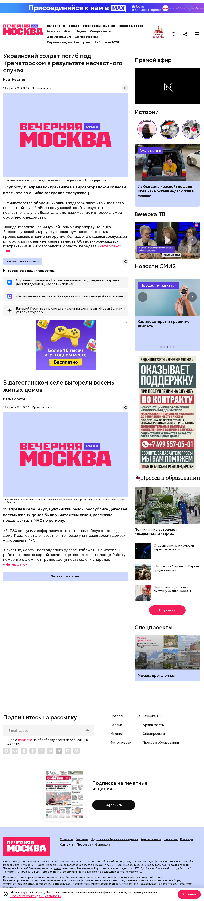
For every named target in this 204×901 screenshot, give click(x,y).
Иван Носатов (14, 80)
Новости (53, 31)
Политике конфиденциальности (35, 896)
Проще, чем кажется (158, 285)
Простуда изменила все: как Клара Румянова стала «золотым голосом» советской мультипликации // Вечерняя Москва (169, 129)
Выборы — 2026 (107, 42)
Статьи (116, 725)
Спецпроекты (100, 31)
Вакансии (171, 839)
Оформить (114, 805)
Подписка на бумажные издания (114, 839)
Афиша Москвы (86, 37)
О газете (66, 839)
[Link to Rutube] (68, 751)
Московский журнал (99, 26)
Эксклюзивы (150, 150)
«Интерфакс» (109, 246)
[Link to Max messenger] (6, 751)
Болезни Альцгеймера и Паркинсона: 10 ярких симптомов (167, 162)
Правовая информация (93, 844)
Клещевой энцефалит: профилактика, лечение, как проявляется (167, 297)
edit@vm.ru (70, 871)
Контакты (67, 844)
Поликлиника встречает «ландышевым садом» (156, 531)
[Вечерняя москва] (26, 846)
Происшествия (42, 88)
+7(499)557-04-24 (28, 871)
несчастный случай (22, 261)
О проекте (167, 610)
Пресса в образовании (136, 26)
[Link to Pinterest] (76, 751)
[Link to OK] (24, 751)
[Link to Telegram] (50, 751)
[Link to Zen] (32, 751)
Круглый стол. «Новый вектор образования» (167, 240)
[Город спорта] (158, 34)
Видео (81, 31)
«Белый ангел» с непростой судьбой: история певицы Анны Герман (147, 129)
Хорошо (189, 894)
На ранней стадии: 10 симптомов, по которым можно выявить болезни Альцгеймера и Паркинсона (166, 193)
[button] (193, 129)
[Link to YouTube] (41, 751)
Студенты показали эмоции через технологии (174, 548)
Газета (74, 26)
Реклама (82, 839)
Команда (186, 839)
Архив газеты (153, 725)
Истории (147, 112)
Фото (68, 31)
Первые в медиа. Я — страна (69, 42)
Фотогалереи (120, 742)
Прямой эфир (153, 60)
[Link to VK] (15, 751)
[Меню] (197, 34)
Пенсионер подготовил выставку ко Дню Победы (172, 589)
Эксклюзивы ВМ (59, 37)
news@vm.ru (133, 871)
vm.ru (57, 868)
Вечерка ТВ (56, 26)
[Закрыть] (198, 70)
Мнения (116, 733)
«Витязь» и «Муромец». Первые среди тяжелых (177, 568)
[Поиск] (174, 34)
